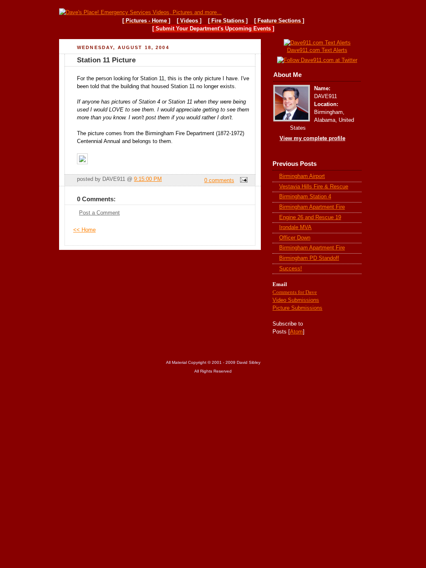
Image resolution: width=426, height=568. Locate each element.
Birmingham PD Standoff (309, 258)
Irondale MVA (295, 227)
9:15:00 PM (148, 179)
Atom (296, 332)
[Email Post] (242, 180)
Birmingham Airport (302, 176)
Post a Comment (99, 213)
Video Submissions (295, 300)
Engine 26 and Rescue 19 (310, 217)
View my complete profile (312, 138)
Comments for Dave (294, 292)
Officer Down (294, 238)
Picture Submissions (297, 308)
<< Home (84, 230)
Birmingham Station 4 (305, 197)
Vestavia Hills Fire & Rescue (313, 187)
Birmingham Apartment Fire (312, 207)
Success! (290, 269)
